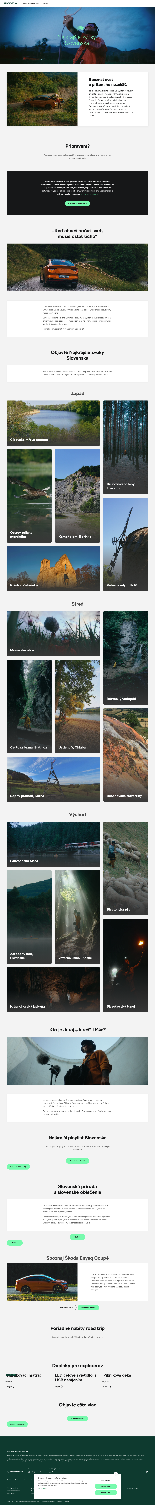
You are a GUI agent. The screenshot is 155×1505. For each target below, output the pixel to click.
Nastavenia (105, 1480)
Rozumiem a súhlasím (77, 203)
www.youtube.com (89, 194)
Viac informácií (42, 1488)
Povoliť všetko (106, 1492)
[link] (29, 1378)
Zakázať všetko (106, 1486)
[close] (116, 1474)
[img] (10, 3)
